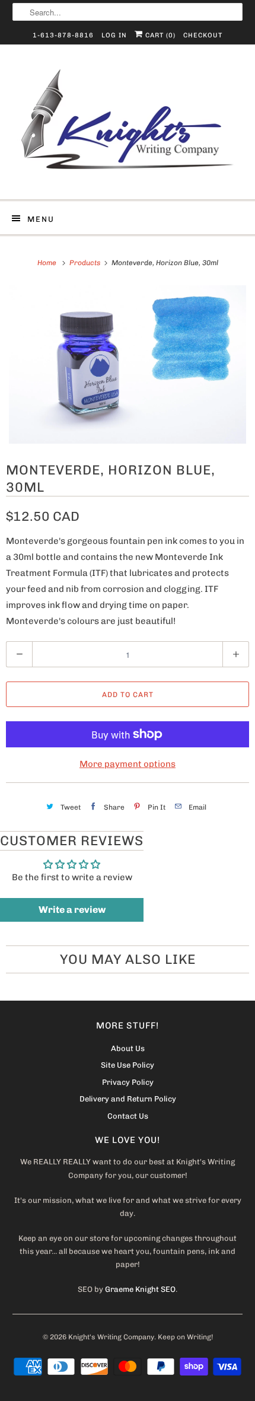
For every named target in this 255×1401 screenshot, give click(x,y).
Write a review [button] (72, 909)
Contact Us (127, 1116)
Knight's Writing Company (111, 1337)
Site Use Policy (127, 1065)
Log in (114, 35)
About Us (128, 1048)
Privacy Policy (128, 1082)
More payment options (127, 764)
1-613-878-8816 (63, 35)
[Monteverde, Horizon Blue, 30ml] (127, 364)
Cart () (159, 35)
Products (85, 263)
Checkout (202, 35)
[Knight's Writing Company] (127, 126)
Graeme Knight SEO (140, 1289)
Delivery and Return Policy (127, 1098)
